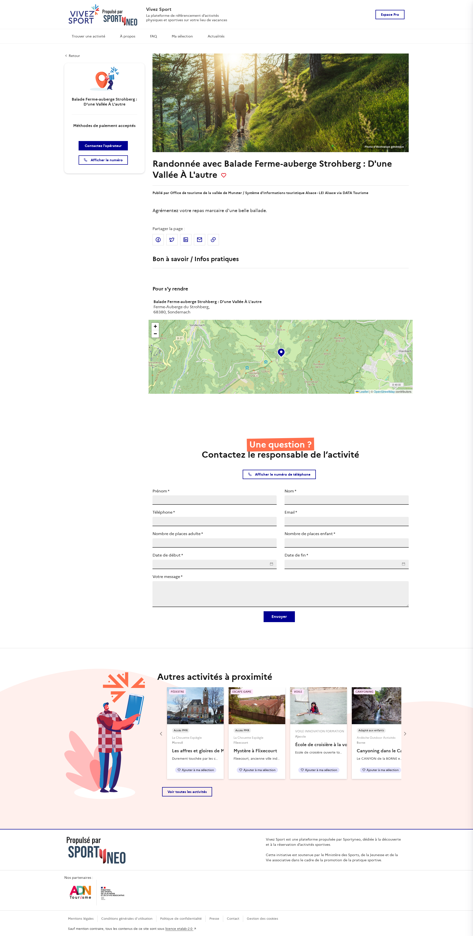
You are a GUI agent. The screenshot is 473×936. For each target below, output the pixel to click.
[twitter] (172, 239)
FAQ (153, 36)
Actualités (216, 36)
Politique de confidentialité (181, 919)
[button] (281, 351)
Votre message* (167, 576)
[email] (199, 239)
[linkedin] (185, 239)
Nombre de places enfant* (310, 533)
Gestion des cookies (262, 919)
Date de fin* (296, 555)
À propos (127, 36)
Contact (233, 919)
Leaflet (364, 391)
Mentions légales (81, 919)
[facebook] (158, 239)
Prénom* (160, 491)
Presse (214, 919)
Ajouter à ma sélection (198, 770)
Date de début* (167, 555)
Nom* (290, 491)
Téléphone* (163, 512)
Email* (291, 512)
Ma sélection (182, 36)
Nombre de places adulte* (177, 533)
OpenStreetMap (384, 391)
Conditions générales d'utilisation (126, 919)
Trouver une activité (88, 36)
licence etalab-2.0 (179, 929)
